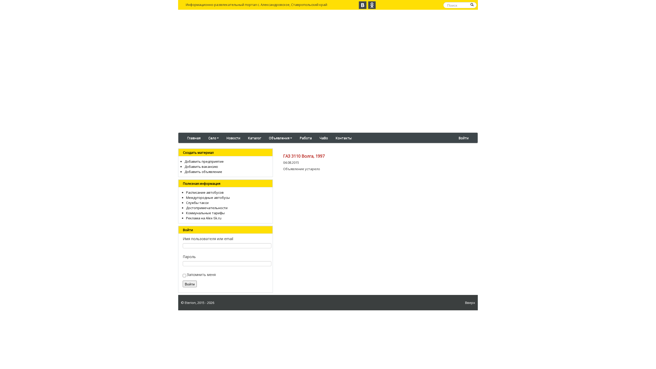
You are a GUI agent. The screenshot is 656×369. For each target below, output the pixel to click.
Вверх (470, 302)
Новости (233, 138)
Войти (464, 138)
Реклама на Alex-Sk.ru (203, 218)
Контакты (344, 138)
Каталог (254, 138)
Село (212, 138)
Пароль (189, 256)
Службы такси (197, 202)
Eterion (190, 302)
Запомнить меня (201, 274)
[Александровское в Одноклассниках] (372, 5)
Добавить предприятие (204, 161)
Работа (306, 138)
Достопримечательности (207, 208)
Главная (194, 138)
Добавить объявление (203, 171)
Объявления (279, 138)
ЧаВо (324, 138)
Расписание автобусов (205, 192)
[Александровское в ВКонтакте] (362, 5)
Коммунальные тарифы (205, 213)
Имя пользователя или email (208, 238)
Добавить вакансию (201, 166)
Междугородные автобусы (208, 197)
